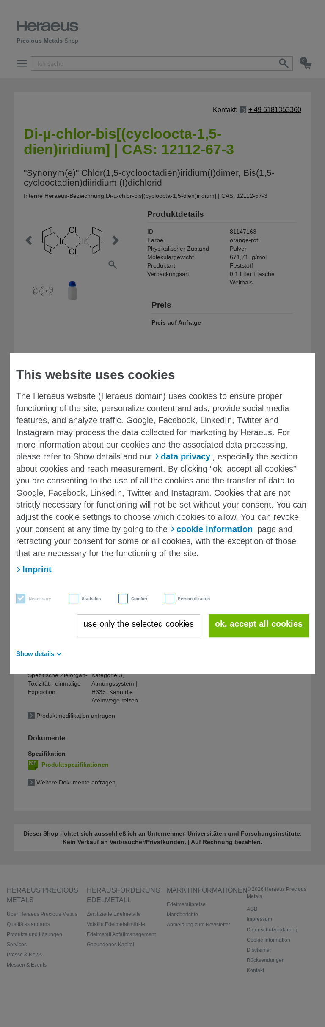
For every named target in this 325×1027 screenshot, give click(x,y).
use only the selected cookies (138, 623)
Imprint (37, 569)
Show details (35, 653)
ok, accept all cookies (259, 623)
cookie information (214, 529)
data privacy (185, 456)
